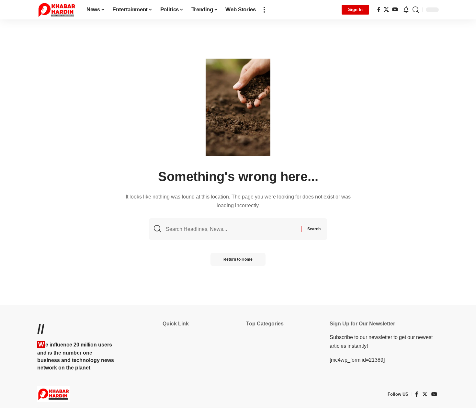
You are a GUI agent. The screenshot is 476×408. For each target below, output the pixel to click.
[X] (386, 9)
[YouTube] (395, 9)
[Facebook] (379, 9)
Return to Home (238, 259)
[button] (264, 9)
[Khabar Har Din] (56, 9)
